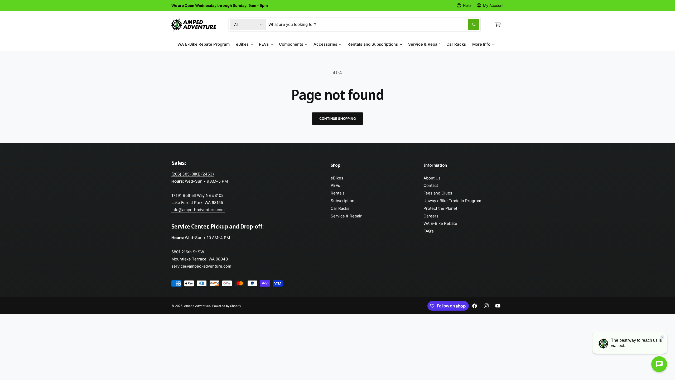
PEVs (264, 44)
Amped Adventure (197, 306)
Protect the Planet (440, 208)
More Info (481, 44)
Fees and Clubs (437, 193)
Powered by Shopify (226, 306)
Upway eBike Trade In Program (452, 200)
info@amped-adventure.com (198, 209)
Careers (430, 215)
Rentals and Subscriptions (373, 44)
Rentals (338, 193)
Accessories (325, 44)
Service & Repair (346, 215)
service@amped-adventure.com (201, 266)
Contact (430, 185)
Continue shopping (337, 118)
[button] (498, 24)
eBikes (242, 44)
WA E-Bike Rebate (440, 223)
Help (467, 5)
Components (291, 44)
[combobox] (374, 24)
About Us (432, 177)
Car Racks (340, 208)
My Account (493, 5)
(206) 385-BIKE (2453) (192, 174)
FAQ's (428, 231)
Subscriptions (343, 200)
